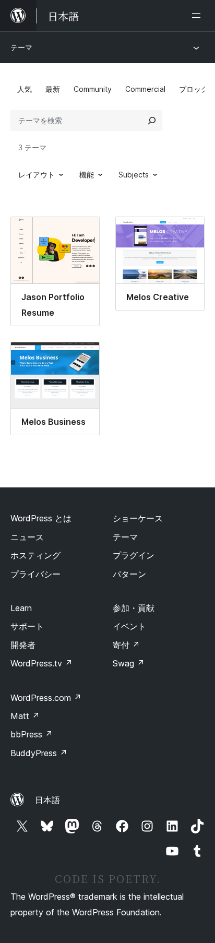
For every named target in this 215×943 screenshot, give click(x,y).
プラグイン (133, 555)
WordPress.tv (41, 663)
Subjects (133, 174)
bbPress (31, 734)
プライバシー (35, 574)
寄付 (126, 645)
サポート (27, 626)
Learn (21, 608)
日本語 (47, 800)
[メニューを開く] (198, 15)
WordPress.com (45, 698)
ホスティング (35, 555)
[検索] (151, 120)
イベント (129, 626)
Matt (25, 716)
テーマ (21, 47)
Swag (129, 663)
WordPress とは (40, 518)
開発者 (22, 645)
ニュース (27, 537)
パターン (129, 574)
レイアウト (36, 174)
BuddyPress (38, 753)
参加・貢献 (133, 608)
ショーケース (138, 518)
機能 (86, 174)
